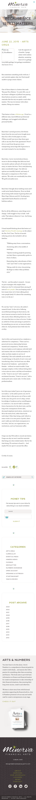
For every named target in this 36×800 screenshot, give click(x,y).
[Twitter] (14, 467)
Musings (9, 562)
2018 (7, 621)
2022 (8, 609)
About (18, 771)
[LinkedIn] (17, 467)
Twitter (26, 786)
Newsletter (11, 565)
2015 (7, 629)
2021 (7, 612)
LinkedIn (20, 786)
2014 (7, 632)
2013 (7, 635)
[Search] (32, 477)
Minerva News (11, 559)
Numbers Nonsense (14, 568)
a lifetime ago (19, 114)
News (18, 779)
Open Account (12, 570)
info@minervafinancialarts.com (18, 764)
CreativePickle (21, 798)
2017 (7, 623)
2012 (7, 637)
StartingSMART (12, 576)
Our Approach (17, 775)
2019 (7, 618)
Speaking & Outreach (14, 573)
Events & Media (12, 556)
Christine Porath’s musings (13, 231)
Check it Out (9, 701)
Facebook (15, 786)
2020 (8, 615)
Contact (17, 781)
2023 (7, 607)
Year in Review (12, 579)
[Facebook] (10, 467)
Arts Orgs (10, 551)
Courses (17, 777)
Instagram (10, 786)
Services (17, 773)
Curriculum (11, 554)
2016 (7, 626)
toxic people (11, 289)
